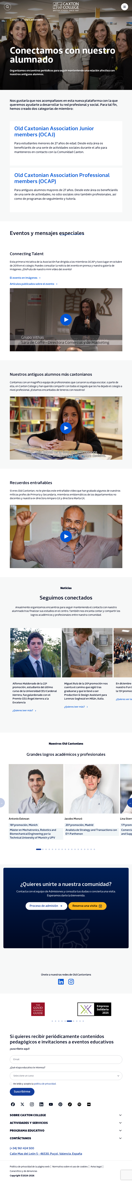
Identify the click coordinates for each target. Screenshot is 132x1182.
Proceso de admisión (44, 906)
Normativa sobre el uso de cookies (70, 1166)
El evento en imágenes (23, 278)
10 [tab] (68, 849)
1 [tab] (37, 849)
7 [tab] (59, 849)
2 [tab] (42, 849)
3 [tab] (46, 849)
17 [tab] (91, 849)
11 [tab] (71, 849)
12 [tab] (75, 849)
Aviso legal (96, 1166)
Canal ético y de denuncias (23, 1171)
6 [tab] (55, 849)
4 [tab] (49, 849)
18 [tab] (94, 849)
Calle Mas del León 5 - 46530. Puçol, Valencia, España (46, 1154)
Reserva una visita (84, 906)
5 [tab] (52, 849)
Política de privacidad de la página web (30, 1166)
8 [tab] (62, 849)
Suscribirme (22, 1092)
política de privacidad (45, 1084)
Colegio (14, 20)
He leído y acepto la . (34, 1084)
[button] (66, 1115)
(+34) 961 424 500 (22, 1148)
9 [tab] (65, 849)
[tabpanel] (35, 670)
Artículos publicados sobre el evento (32, 284)
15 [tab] (84, 849)
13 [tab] (78, 849)
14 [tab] (81, 849)
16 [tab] (88, 849)
